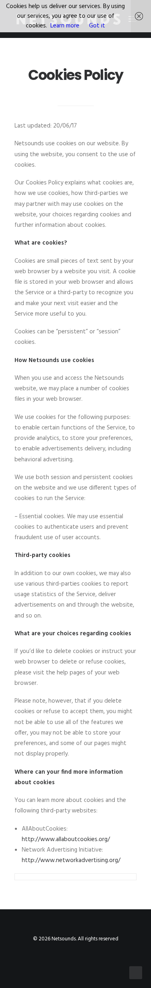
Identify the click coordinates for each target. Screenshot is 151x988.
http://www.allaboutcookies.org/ (66, 839)
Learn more (64, 26)
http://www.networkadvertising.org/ (71, 860)
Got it (97, 26)
